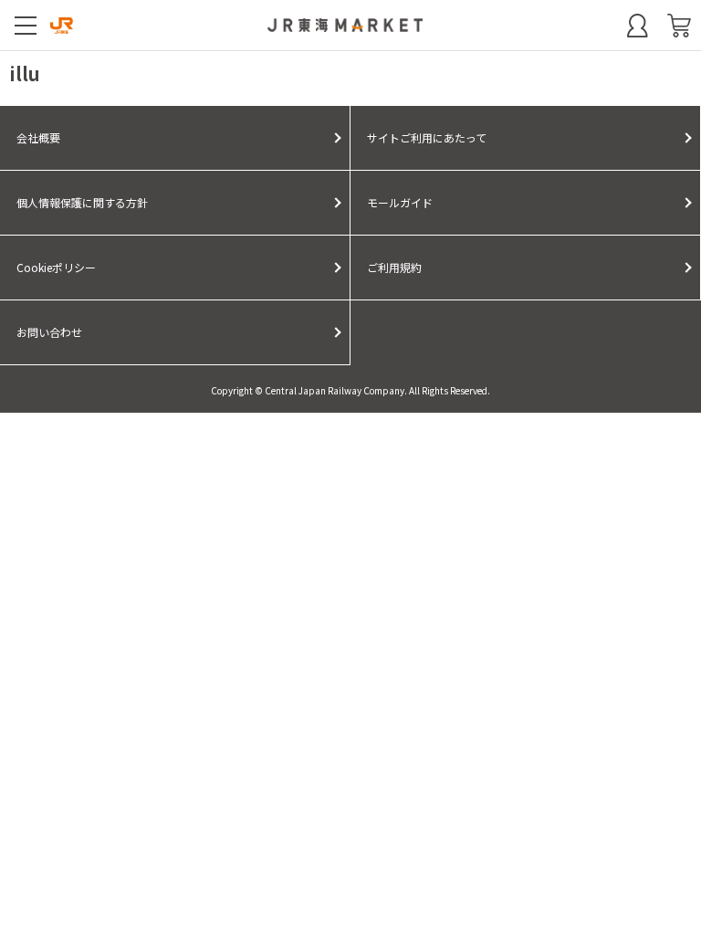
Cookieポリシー (56, 267)
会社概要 (38, 137)
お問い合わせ (49, 332)
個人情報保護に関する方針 (82, 202)
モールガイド (400, 202)
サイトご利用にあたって (427, 137)
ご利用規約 (394, 267)
